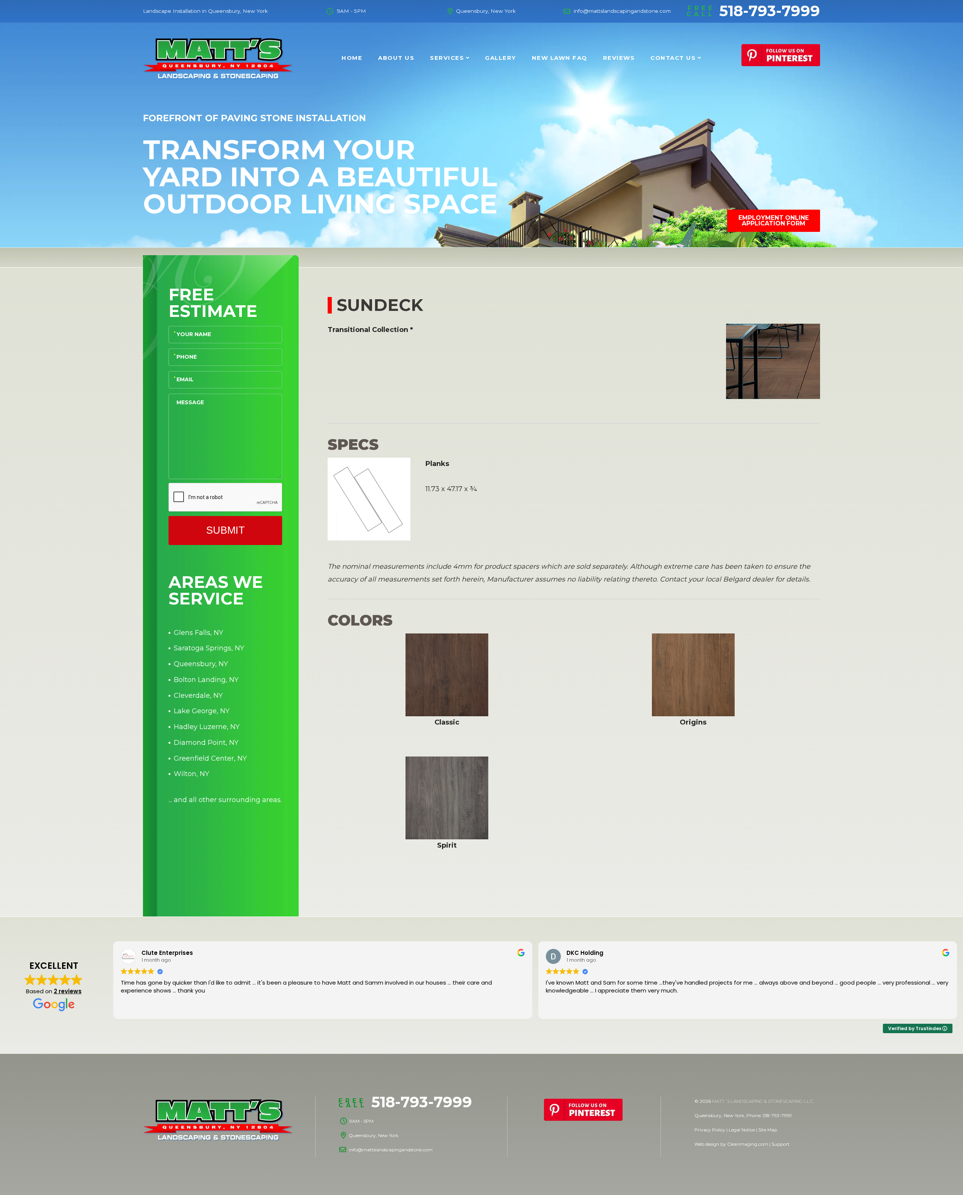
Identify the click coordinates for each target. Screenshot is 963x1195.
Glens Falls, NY (198, 633)
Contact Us (673, 57)
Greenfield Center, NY (210, 758)
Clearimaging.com (747, 1144)
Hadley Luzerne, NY (207, 727)
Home (352, 57)
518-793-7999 (753, 11)
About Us (396, 57)
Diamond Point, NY (206, 742)
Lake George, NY (201, 711)
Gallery (500, 57)
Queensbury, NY (201, 664)
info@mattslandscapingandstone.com (622, 11)
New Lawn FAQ (559, 57)
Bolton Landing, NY (206, 680)
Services (447, 57)
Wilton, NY (191, 774)
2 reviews (68, 991)
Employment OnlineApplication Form (773, 220)
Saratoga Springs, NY (209, 648)
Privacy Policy (709, 1130)
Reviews (619, 57)
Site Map (767, 1130)
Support (781, 1144)
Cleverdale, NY (198, 695)
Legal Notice (742, 1130)
